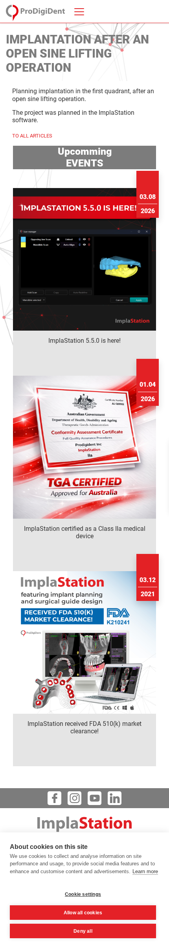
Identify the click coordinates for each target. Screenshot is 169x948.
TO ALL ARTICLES (32, 136)
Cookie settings (83, 894)
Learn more (145, 871)
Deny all (82, 931)
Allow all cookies (83, 912)
